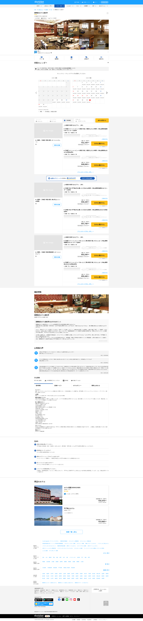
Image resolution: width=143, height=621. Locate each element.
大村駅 (53, 561)
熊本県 (85, 578)
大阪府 (85, 576)
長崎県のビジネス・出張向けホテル (49, 582)
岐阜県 (64, 576)
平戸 (51, 9)
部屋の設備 (57, 145)
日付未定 (69, 120)
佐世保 (78, 557)
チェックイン (38, 119)
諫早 (60, 557)
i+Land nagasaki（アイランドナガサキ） (50, 541)
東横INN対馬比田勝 (61, 545)
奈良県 (93, 576)
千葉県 (89, 573)
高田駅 (57, 561)
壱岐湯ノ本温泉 (66, 567)
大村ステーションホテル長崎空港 (49, 548)
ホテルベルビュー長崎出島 (85, 541)
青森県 (47, 573)
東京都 (93, 573)
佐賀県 (77, 578)
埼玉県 (85, 573)
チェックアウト (53, 119)
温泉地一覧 (105, 570)
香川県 (60, 578)
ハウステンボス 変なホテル (103, 543)
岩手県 (52, 573)
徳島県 (56, 578)
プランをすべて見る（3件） (84, 172)
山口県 (52, 578)
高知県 (68, 578)
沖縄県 (103, 578)
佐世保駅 (48, 561)
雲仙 (54, 557)
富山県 (47, 576)
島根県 (107, 576)
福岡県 (73, 578)
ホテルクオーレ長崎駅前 (74, 541)
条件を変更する (102, 120)
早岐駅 (43, 561)
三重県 (73, 576)
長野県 (107, 573)
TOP (35, 9)
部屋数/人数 (78, 119)
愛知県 (68, 576)
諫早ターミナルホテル (71, 545)
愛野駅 (78, 561)
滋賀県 (77, 576)
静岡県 (60, 576)
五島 (43, 557)
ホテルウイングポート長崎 (70, 543)
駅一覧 (106, 564)
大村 (64, 557)
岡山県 (43, 578)
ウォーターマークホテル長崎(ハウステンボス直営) (94, 548)
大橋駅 (73, 561)
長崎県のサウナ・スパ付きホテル (81, 582)
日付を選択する (99, 143)
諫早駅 (61, 561)
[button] (101, 42)
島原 (57, 557)
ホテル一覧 (105, 553)
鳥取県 (103, 576)
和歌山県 (98, 576)
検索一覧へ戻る (71, 532)
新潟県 (43, 576)
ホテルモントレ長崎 (78, 548)
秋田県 (60, 573)
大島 (67, 557)
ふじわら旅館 (45, 550)
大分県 (89, 578)
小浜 (46, 557)
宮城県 (56, 573)
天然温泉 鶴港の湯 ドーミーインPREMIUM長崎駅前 (52, 543)
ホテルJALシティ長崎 (53, 550)
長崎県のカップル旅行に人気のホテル (65, 582)
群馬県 (77, 573)
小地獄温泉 (49, 567)
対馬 (89, 557)
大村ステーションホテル (92, 545)
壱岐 (85, 557)
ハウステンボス (72, 557)
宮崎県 (93, 578)
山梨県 (103, 573)
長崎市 (50, 557)
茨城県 (81, 573)
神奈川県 (98, 573)
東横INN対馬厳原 (63, 541)
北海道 (43, 573)
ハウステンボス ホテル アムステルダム (65, 548)
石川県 (52, 576)
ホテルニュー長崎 (80, 543)
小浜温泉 (44, 567)
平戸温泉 (60, 567)
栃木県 (73, 573)
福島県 (68, 573)
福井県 (56, 576)
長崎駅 (65, 561)
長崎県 (46, 9)
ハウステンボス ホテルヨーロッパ (49, 545)
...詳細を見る (104, 139)
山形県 (64, 573)
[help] (51, 52)
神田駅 (69, 561)
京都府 (81, 576)
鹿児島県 (98, 578)
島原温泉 (55, 567)
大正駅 (82, 561)
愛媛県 (64, 578)
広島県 (47, 578)
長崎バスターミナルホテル (90, 543)
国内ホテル (40, 9)
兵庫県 (89, 576)
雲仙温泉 (73, 567)
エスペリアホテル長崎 (81, 545)
